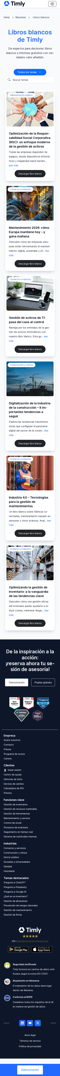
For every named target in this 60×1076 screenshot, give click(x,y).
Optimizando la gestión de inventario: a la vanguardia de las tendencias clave (28, 591)
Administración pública (21, 95)
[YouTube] (30, 1023)
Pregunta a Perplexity (15, 887)
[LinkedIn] (22, 1023)
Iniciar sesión (14, 769)
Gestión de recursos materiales (20, 808)
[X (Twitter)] (38, 1023)
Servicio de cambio (14, 783)
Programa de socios (14, 753)
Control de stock (13, 822)
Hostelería (9, 871)
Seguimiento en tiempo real (18, 831)
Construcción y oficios (21, 365)
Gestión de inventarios (16, 804)
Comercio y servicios (15, 848)
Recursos (21, 17)
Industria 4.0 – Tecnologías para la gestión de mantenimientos (28, 502)
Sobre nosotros (12, 740)
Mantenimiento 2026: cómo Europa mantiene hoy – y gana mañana (29, 232)
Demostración (17, 682)
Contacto (9, 744)
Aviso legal (30, 1035)
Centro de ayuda (12, 774)
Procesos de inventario (16, 827)
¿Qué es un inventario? (16, 896)
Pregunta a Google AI (15, 891)
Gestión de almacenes (15, 900)
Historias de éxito (13, 779)
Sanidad (8, 866)
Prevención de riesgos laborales (21, 905)
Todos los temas (27, 72)
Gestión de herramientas (17, 813)
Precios (8, 792)
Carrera (8, 758)
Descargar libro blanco (30, 173)
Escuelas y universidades (17, 861)
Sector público (11, 857)
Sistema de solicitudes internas (20, 836)
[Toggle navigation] (52, 4)
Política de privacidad (30, 1046)
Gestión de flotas (13, 914)
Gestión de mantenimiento (18, 910)
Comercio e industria (20, 189)
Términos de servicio (30, 1040)
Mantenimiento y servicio (17, 818)
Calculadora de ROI (14, 788)
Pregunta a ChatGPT (15, 882)
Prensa (7, 749)
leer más (13, 165)
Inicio (7, 17)
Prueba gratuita (43, 682)
